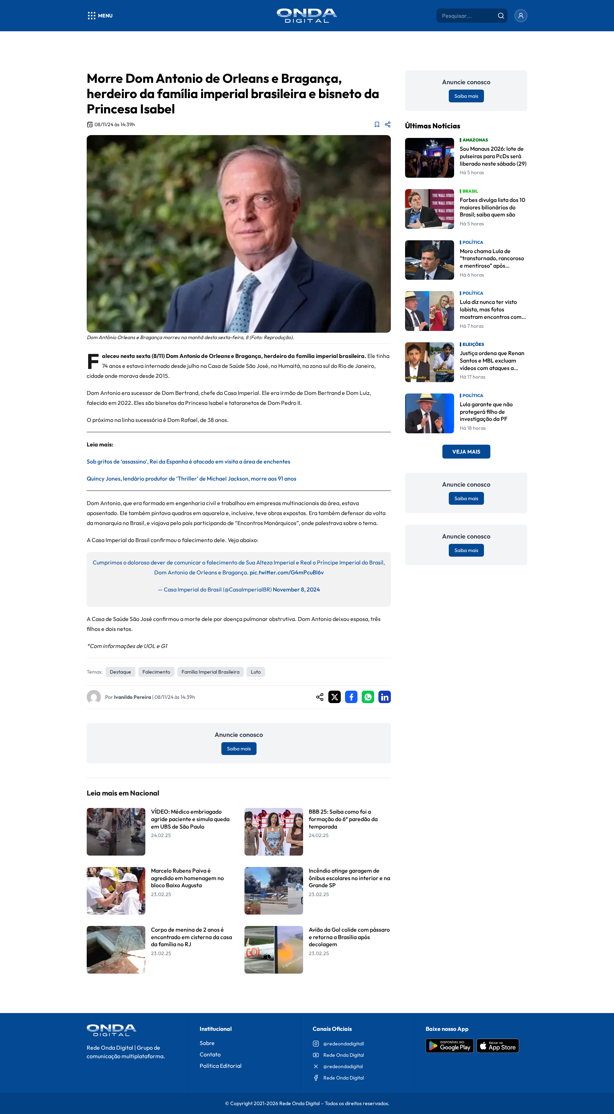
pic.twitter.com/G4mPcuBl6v (287, 572)
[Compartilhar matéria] (387, 124)
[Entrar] (521, 15)
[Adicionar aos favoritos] (377, 124)
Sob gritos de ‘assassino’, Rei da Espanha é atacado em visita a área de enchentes (188, 461)
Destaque (120, 672)
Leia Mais (239, 992)
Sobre (207, 1042)
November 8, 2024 (296, 589)
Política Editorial (221, 1065)
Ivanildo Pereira (132, 697)
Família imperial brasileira (210, 672)
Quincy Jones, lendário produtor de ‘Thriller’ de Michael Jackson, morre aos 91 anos (191, 478)
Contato (210, 1054)
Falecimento (156, 672)
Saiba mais (239, 748)
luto (256, 672)
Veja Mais (466, 451)
